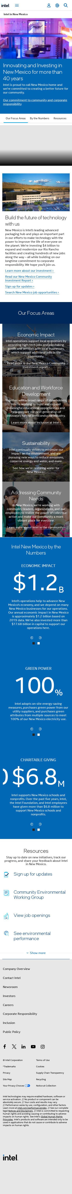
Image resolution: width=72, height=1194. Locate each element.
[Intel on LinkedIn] (23, 1047)
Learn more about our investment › (29, 271)
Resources (60, 118)
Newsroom (10, 987)
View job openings (32, 915)
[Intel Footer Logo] (10, 1157)
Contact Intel (12, 978)
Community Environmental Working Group (40, 894)
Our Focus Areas (16, 118)
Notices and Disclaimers (20, 1110)
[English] (57, 5)
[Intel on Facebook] (4, 1047)
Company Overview (16, 969)
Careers (8, 1005)
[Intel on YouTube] (33, 1047)
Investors (9, 996)
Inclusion (9, 1023)
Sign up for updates (33, 874)
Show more (38, 953)
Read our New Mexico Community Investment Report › (28, 278)
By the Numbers (39, 118)
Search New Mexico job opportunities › (32, 292)
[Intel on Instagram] (42, 1047)
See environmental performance (32, 935)
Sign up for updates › (19, 286)
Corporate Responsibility (20, 1014)
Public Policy (11, 1032)
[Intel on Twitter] (14, 1047)
